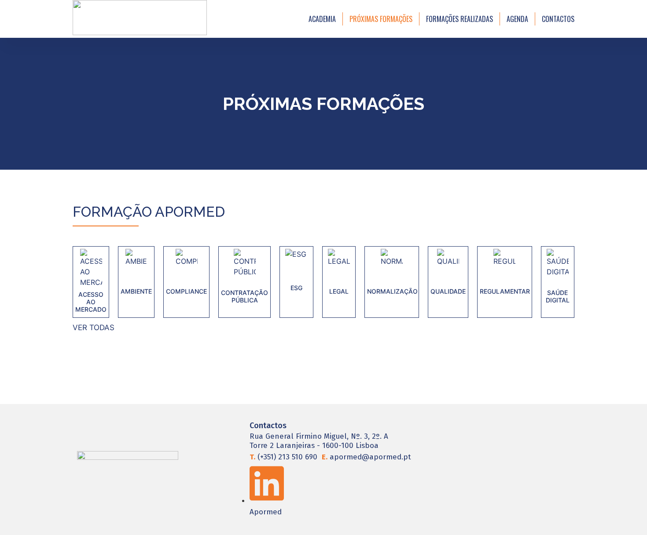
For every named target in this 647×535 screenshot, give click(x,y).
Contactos (558, 19)
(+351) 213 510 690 (283, 457)
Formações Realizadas (459, 19)
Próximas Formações (380, 19)
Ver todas (93, 327)
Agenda (517, 19)
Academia (322, 19)
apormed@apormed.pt (366, 457)
